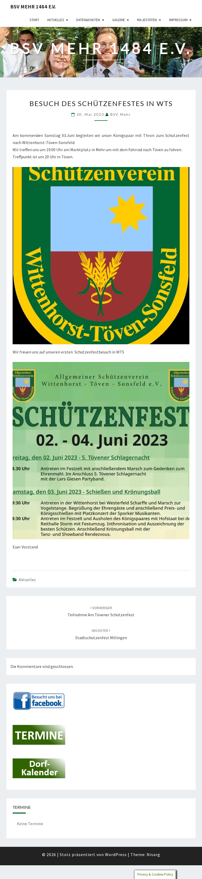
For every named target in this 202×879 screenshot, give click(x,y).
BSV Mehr (120, 114)
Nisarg (153, 854)
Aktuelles (55, 19)
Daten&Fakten (88, 19)
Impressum (178, 19)
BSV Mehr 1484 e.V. (33, 6)
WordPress (116, 854)
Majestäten (147, 19)
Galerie (118, 19)
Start (34, 19)
